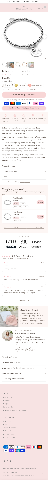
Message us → (25, 182)
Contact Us (7, 397)
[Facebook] (4, 462)
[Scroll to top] (43, 473)
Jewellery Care (8, 407)
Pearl (25, 206)
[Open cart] (43, 8)
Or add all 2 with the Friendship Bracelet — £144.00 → (24, 228)
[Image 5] (31, 65)
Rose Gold (17, 206)
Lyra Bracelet (18, 212)
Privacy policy (19, 468)
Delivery (6, 401)
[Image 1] (5, 65)
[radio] (7, 85)
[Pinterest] (10, 462)
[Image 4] (25, 65)
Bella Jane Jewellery (25, 475)
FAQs (5, 404)
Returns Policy (9, 431)
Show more (24, 300)
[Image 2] (11, 65)
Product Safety (9, 437)
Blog (5, 424)
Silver (16, 203)
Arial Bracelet (18, 198)
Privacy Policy (8, 434)
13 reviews (13, 75)
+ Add (40, 202)
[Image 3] (18, 65)
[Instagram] (7, 462)
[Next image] (44, 36)
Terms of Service (9, 428)
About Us (7, 421)
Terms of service (30, 468)
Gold (22, 203)
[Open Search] (39, 8)
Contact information (10, 472)
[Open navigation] (5, 8)
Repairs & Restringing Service (14, 410)
